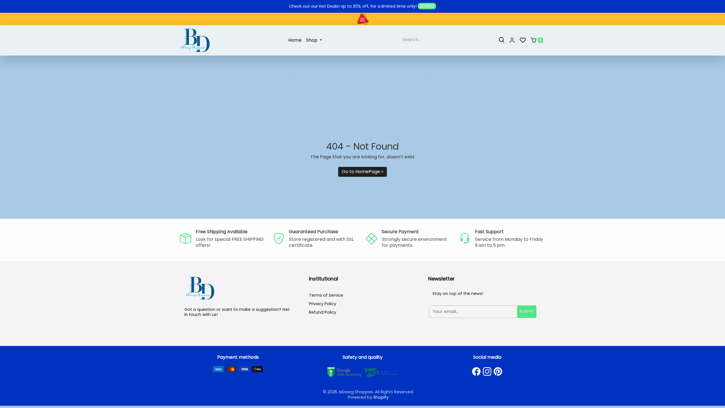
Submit (527, 311)
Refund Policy (322, 312)
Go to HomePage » (362, 171)
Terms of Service (326, 295)
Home (295, 40)
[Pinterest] (497, 371)
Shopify (381, 397)
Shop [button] (312, 40)
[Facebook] (476, 371)
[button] (512, 40)
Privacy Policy (322, 304)
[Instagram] (487, 371)
